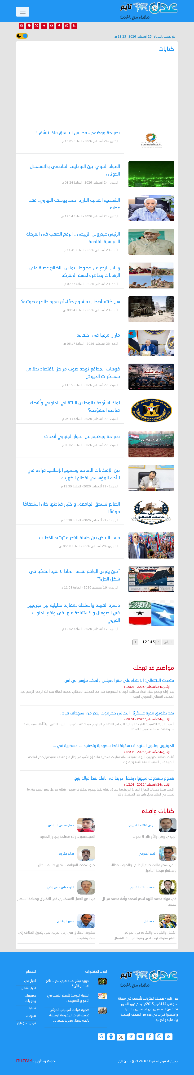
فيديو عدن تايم (26, 1023)
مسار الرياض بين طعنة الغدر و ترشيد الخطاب (79, 538)
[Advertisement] (97, 93)
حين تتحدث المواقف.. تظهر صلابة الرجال (66, 865)
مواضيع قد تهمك (153, 668)
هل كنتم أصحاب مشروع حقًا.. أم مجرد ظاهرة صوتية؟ (70, 302)
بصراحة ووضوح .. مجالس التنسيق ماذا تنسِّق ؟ (78, 133)
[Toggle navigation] (22, 12)
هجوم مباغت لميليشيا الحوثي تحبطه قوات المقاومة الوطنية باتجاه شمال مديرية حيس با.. (69, 1015)
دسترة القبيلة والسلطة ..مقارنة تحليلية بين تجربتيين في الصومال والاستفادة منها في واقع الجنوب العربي (73, 613)
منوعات (31, 1016)
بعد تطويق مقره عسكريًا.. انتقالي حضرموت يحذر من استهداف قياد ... (116, 713)
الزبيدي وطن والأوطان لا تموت (154, 837)
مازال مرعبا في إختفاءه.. (97, 335)
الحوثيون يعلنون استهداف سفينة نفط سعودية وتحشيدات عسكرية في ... (113, 746)
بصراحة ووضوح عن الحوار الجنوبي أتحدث (82, 436)
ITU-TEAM (24, 1061)
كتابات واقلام (157, 811)
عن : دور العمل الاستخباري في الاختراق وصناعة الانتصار (56, 899)
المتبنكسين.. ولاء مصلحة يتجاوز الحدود (67, 837)
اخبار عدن (30, 981)
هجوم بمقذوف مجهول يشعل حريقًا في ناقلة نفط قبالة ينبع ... (122, 778)
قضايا (32, 1008)
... (140, 642)
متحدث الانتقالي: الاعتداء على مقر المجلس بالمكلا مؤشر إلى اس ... (117, 681)
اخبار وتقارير (28, 988)
